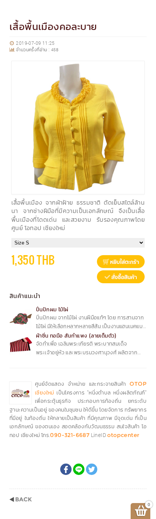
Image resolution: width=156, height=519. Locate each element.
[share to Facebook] (66, 469)
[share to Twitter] (91, 469)
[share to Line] (78, 469)
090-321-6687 (69, 435)
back (20, 499)
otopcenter (123, 435)
